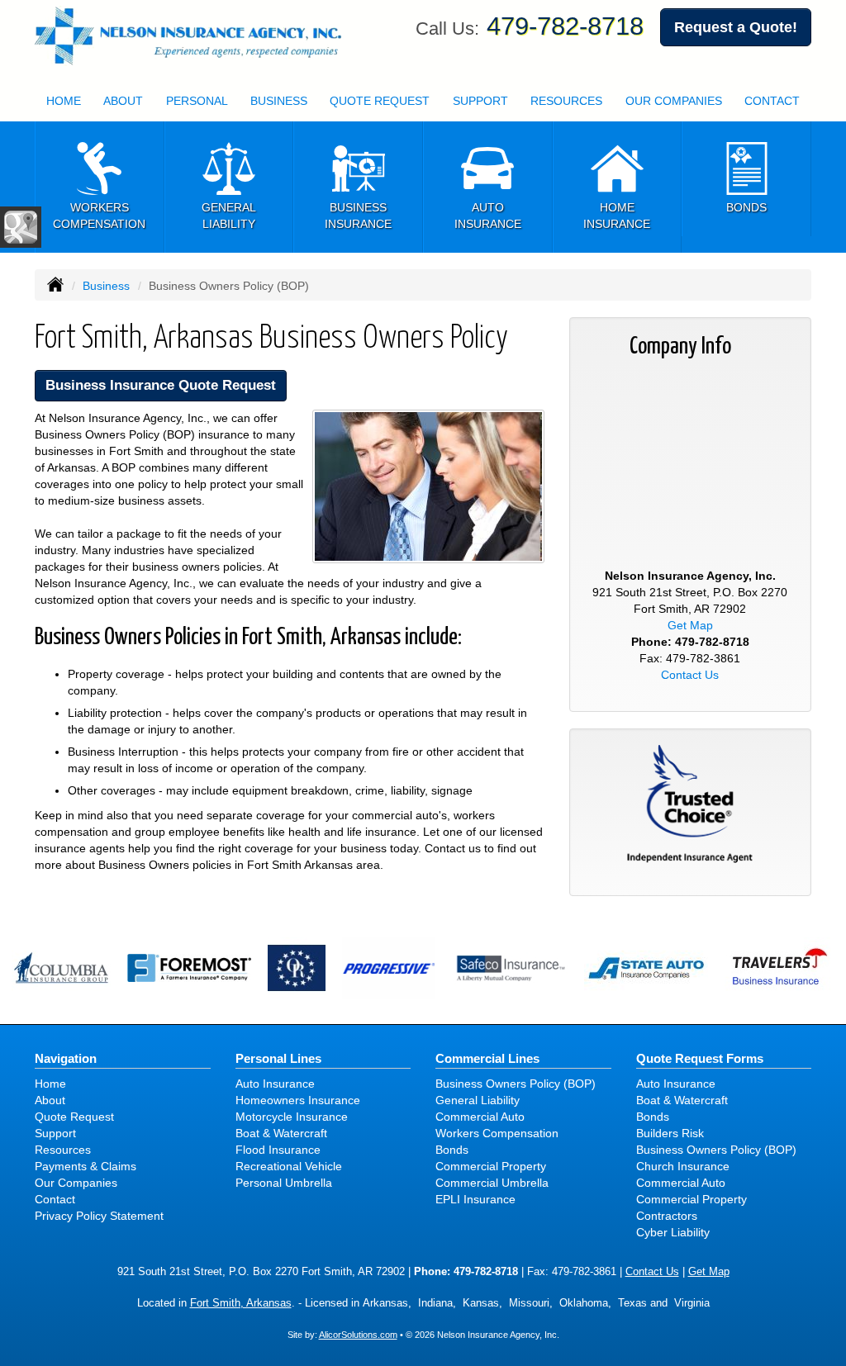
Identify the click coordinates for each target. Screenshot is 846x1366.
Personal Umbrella (283, 1182)
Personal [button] (197, 100)
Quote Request (74, 1116)
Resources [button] (566, 100)
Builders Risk (670, 1133)
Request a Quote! (735, 27)
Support (55, 1133)
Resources (63, 1149)
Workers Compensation (496, 1133)
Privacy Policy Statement (99, 1215)
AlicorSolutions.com (358, 1335)
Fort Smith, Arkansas (241, 1303)
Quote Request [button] (380, 100)
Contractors (666, 1215)
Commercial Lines (487, 1058)
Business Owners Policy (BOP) (515, 1083)
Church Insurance (683, 1166)
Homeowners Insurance (297, 1100)
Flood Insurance (278, 1149)
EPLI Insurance (475, 1199)
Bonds (451, 1149)
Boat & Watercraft (281, 1133)
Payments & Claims (85, 1166)
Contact (772, 100)
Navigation (66, 1058)
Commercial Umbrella (492, 1182)
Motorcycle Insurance (291, 1116)
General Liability (477, 1100)
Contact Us (690, 674)
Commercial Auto (480, 1116)
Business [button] (278, 100)
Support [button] (480, 100)
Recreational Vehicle (288, 1166)
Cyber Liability (673, 1232)
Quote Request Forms (699, 1058)
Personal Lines (278, 1058)
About (123, 100)
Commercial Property (490, 1166)
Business (106, 285)
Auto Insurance (275, 1083)
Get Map (690, 625)
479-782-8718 (565, 26)
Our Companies (673, 100)
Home (63, 100)
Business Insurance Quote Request (160, 385)
